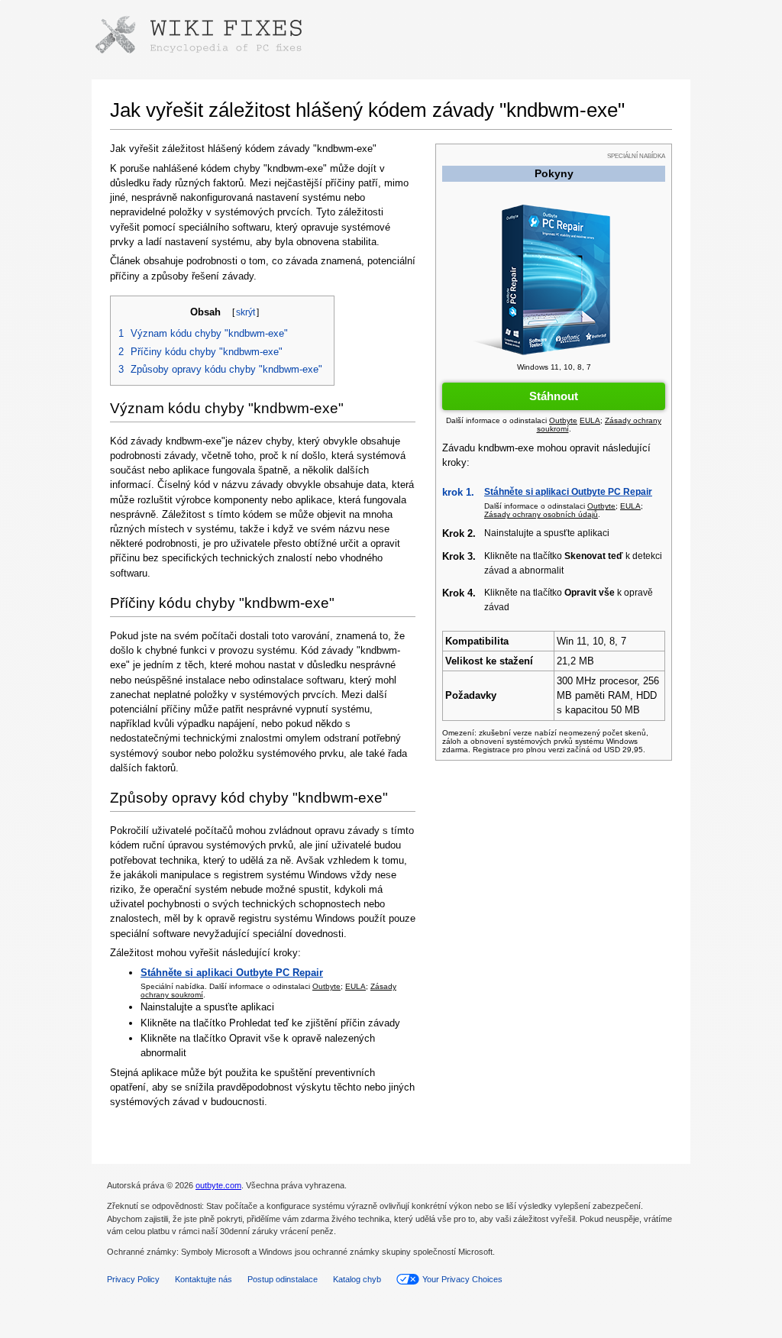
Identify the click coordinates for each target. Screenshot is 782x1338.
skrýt (245, 312)
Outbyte (326, 986)
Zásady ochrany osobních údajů (541, 514)
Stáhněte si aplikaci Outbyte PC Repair (568, 491)
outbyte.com (218, 1185)
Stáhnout (553, 395)
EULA (355, 986)
